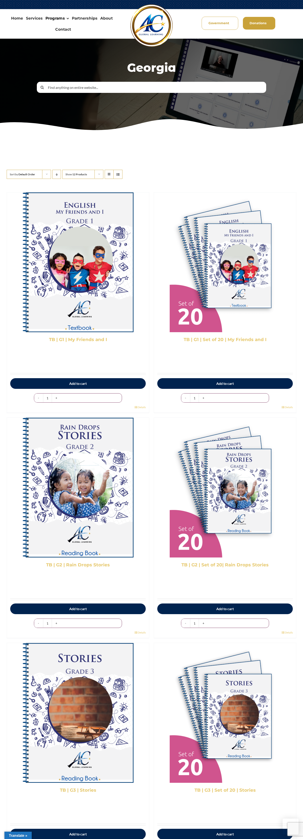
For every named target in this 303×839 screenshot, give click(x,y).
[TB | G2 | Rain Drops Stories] (78, 487)
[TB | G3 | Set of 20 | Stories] (225, 713)
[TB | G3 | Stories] (78, 713)
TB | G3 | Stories (78, 790)
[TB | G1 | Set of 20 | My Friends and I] (225, 262)
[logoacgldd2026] (151, 5)
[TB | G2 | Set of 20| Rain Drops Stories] (225, 487)
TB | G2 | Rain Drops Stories (78, 564)
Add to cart (78, 383)
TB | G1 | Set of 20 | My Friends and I (225, 339)
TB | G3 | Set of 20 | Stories (225, 790)
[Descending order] (56, 174)
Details (142, 407)
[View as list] (118, 174)
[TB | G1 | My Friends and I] (78, 262)
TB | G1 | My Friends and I (78, 339)
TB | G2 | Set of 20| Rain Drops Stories (225, 564)
